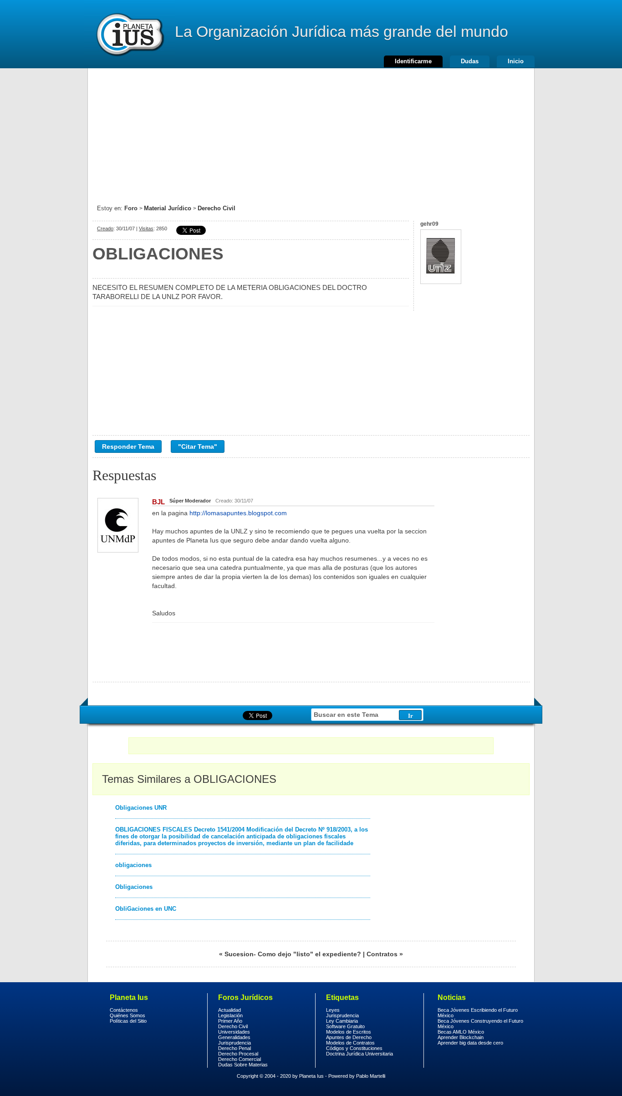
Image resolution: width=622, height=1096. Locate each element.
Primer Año (230, 1021)
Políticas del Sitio (128, 1021)
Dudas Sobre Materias (243, 1064)
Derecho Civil (216, 208)
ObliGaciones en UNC (145, 908)
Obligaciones (134, 886)
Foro (131, 208)
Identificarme (413, 61)
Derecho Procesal (238, 1053)
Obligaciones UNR (141, 807)
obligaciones (133, 865)
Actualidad (229, 1010)
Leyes (333, 1010)
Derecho (129, 34)
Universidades (234, 1032)
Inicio (516, 61)
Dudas (470, 61)
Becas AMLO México (461, 1032)
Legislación (230, 1015)
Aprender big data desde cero (470, 1042)
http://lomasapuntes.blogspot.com (238, 513)
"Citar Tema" (197, 446)
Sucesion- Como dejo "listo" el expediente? (292, 954)
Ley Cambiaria (342, 1021)
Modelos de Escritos (348, 1032)
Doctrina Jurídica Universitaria (359, 1053)
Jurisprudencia (234, 1042)
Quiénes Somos (127, 1015)
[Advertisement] (311, 132)
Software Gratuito (345, 1026)
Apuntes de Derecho (349, 1037)
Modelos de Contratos (350, 1042)
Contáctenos (124, 1010)
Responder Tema (128, 446)
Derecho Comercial (239, 1059)
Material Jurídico (167, 208)
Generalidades (234, 1037)
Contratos (382, 954)
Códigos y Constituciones (354, 1048)
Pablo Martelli (370, 1076)
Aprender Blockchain (461, 1037)
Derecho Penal (234, 1048)
